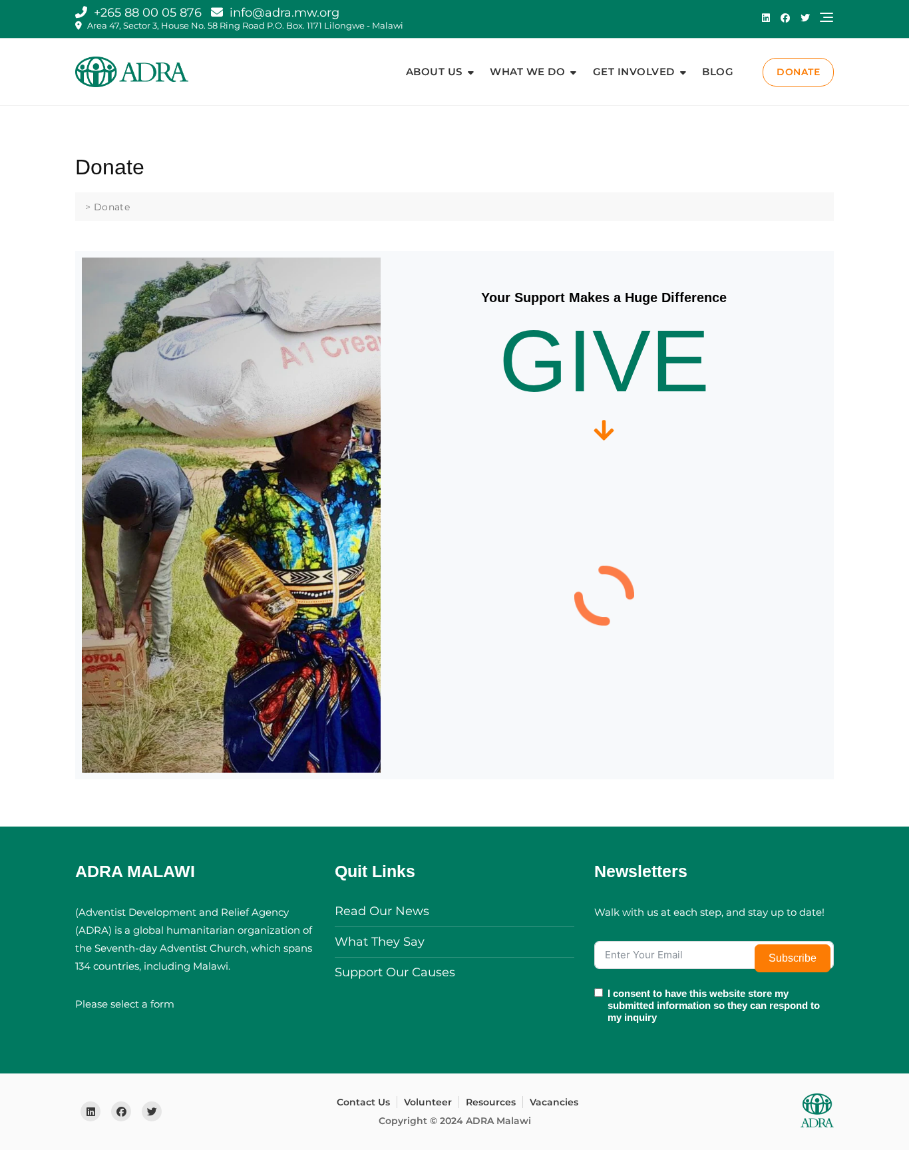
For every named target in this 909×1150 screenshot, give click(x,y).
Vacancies (554, 1102)
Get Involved (634, 71)
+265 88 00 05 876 (146, 12)
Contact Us (363, 1102)
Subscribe (793, 958)
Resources (491, 1102)
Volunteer (428, 1102)
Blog (717, 71)
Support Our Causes (395, 972)
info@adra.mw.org (282, 12)
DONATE (798, 72)
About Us (434, 71)
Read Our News (382, 911)
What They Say (380, 941)
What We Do (527, 71)
